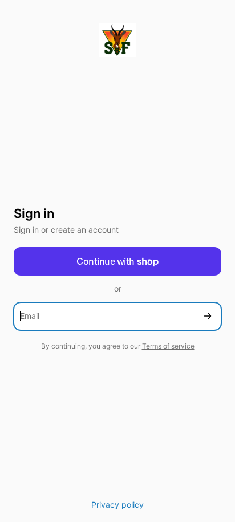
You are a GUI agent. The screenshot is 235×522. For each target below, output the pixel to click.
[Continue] (207, 316)
